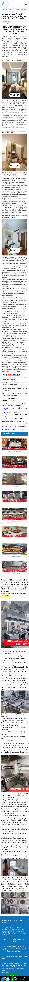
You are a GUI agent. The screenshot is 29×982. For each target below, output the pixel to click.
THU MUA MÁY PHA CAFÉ (14, 451)
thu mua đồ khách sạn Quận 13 (14, 360)
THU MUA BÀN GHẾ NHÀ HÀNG (14, 469)
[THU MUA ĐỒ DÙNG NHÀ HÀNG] (14, 514)
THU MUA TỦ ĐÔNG (14, 486)
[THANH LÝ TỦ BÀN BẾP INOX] (14, 566)
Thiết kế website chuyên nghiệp (16, 978)
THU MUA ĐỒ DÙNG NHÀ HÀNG (14, 521)
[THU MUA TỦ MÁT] (14, 496)
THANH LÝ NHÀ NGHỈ (14, 539)
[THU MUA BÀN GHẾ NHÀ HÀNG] (14, 461)
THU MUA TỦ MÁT (14, 504)
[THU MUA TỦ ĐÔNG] (14, 479)
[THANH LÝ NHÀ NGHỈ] (14, 531)
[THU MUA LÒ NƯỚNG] (14, 549)
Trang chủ (4, 9)
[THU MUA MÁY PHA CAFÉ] (14, 444)
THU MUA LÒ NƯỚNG (14, 556)
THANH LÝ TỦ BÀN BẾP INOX (14, 573)
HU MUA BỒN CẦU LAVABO (19, 426)
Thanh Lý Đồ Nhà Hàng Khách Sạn (17, 9)
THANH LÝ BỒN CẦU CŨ (17, 429)
